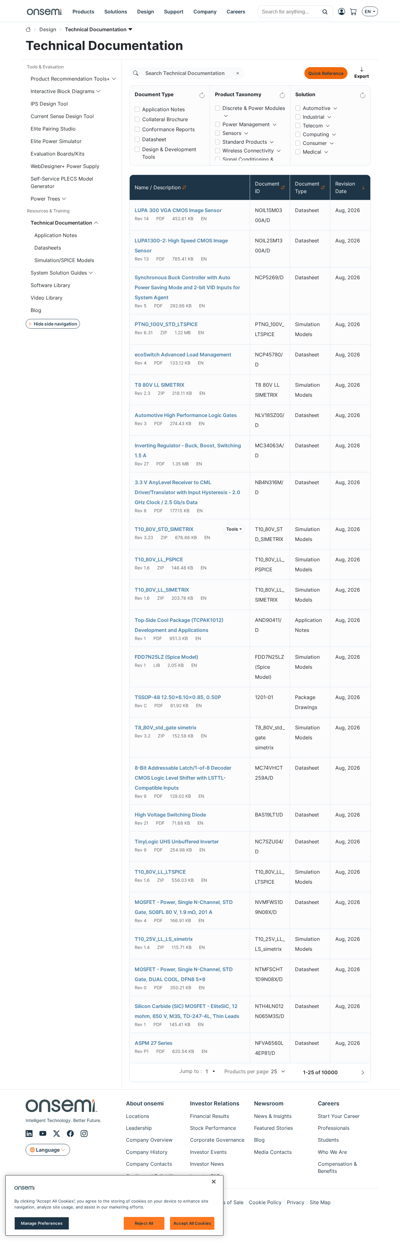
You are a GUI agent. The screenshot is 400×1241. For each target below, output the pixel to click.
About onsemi (145, 1103)
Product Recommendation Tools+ (70, 79)
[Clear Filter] (201, 94)
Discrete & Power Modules (253, 108)
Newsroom (268, 1103)
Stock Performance (213, 1128)
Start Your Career (339, 1116)
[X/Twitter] (57, 1133)
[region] (114, 1205)
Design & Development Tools (169, 153)
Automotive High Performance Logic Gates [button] (186, 415)
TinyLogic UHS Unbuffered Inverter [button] (177, 841)
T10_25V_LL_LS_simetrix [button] (164, 939)
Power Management (246, 124)
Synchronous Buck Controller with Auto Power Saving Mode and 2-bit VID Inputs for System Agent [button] (187, 287)
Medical (312, 152)
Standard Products (244, 142)
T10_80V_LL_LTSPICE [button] (160, 872)
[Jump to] (213, 1071)
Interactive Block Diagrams (62, 91)
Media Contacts (273, 1152)
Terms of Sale (227, 1202)
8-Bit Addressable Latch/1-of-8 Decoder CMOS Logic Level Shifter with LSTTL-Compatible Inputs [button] (183, 778)
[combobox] (287, 12)
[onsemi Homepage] (45, 11)
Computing (316, 134)
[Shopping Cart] (356, 11)
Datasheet (154, 139)
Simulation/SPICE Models (64, 260)
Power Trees (45, 199)
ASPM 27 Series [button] (153, 1043)
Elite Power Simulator (56, 141)
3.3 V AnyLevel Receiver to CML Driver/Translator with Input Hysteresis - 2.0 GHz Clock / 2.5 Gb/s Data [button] (187, 492)
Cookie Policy (265, 1202)
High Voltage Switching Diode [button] (170, 815)
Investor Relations (214, 1103)
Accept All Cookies (192, 1222)
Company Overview (149, 1140)
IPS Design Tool (49, 104)
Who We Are (332, 1152)
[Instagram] (84, 1133)
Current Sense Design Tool (62, 116)
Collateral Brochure (165, 119)
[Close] (214, 1182)
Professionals (333, 1128)
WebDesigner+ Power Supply (65, 166)
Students (328, 1140)
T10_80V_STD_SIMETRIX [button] (164, 529)
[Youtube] (43, 1133)
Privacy (295, 1202)
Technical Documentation (61, 223)
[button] (325, 11)
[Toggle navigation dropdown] (114, 78)
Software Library (50, 285)
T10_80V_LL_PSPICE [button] (159, 559)
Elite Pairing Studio (53, 129)
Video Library (46, 298)
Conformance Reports (168, 129)
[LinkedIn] (30, 1133)
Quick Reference (325, 73)
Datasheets (47, 248)
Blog (36, 310)
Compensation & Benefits (337, 1167)
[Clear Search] (237, 73)
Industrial (313, 117)
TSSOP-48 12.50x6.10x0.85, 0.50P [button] (178, 697)
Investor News (207, 1164)
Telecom (313, 125)
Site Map (320, 1202)
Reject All (144, 1222)
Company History (147, 1152)
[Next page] (363, 1072)
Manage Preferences (41, 1222)
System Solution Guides (59, 273)
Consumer (315, 143)
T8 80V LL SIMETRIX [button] (159, 385)
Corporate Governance (217, 1140)
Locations (137, 1116)
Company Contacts (149, 1164)
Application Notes (55, 235)
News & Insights (273, 1116)
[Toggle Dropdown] (226, 113)
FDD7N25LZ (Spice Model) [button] (166, 657)
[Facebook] (71, 1133)
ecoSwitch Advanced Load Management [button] (183, 354)
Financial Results (209, 1116)
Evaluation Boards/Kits (57, 154)
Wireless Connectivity (248, 150)
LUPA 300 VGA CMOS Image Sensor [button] (178, 210)
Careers (328, 1103)
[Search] (135, 73)
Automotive (316, 108)
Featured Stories (273, 1128)
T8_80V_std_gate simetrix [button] (166, 727)
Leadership (139, 1128)
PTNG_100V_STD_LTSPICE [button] (166, 324)
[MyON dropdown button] (343, 11)
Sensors (231, 133)
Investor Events (208, 1152)
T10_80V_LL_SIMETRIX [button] (162, 590)
